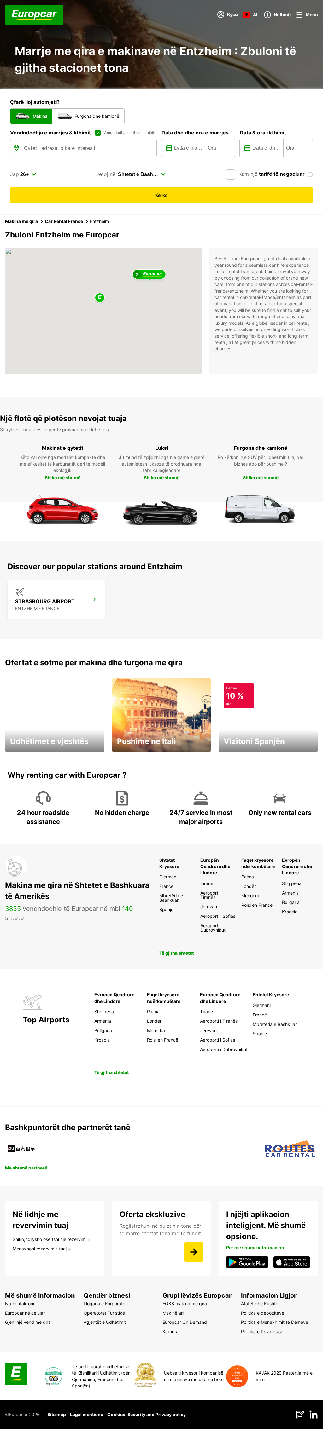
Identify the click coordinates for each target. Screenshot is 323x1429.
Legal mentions (86, 1414)
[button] (99, 298)
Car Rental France (64, 221)
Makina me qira (21, 221)
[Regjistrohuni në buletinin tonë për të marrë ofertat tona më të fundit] (193, 1252)
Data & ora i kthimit (263, 132)
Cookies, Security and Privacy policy (146, 1414)
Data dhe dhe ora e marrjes (195, 132)
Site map (56, 1414)
